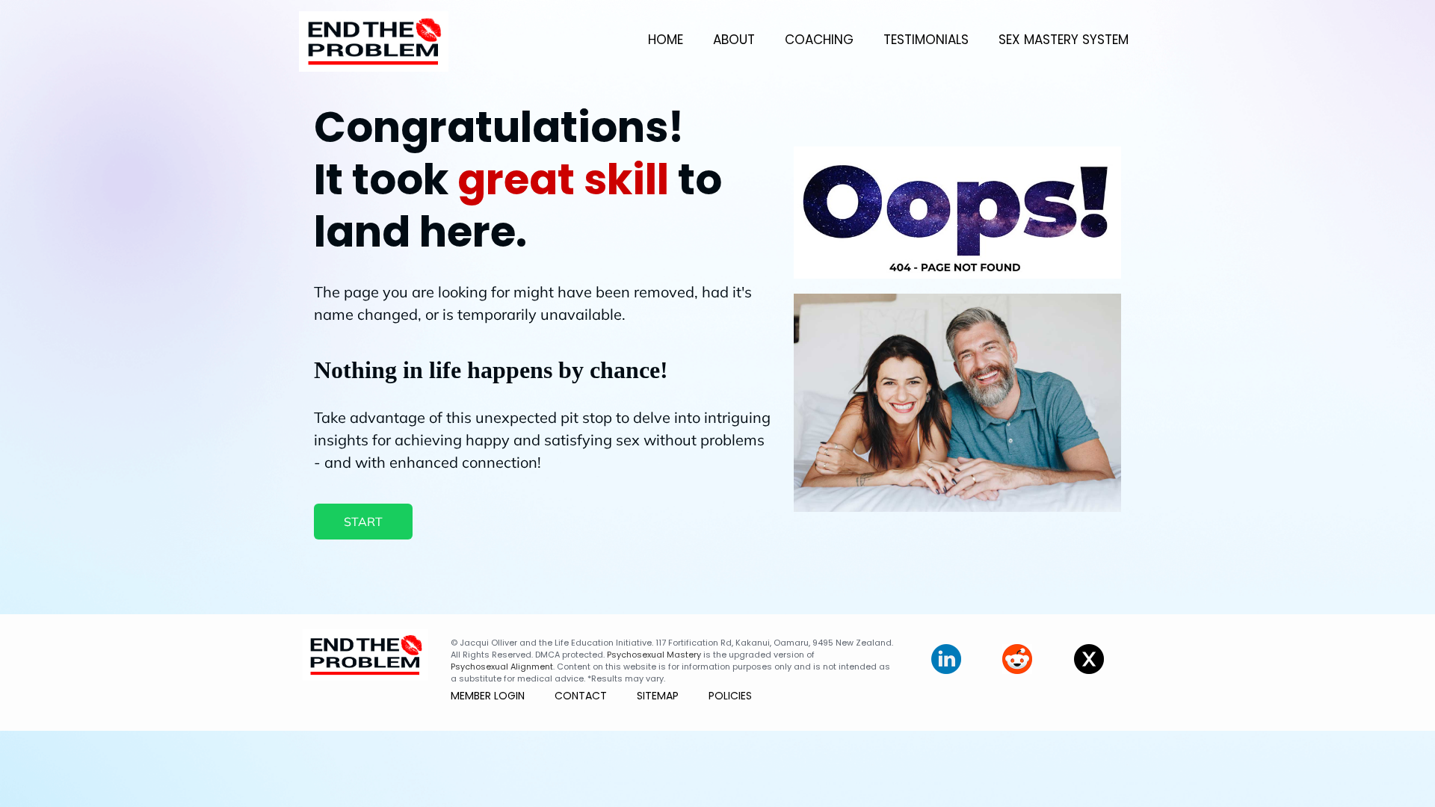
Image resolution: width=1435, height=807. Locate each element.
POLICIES (730, 695)
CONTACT (581, 695)
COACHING (819, 40)
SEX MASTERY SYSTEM (1064, 40)
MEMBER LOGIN (488, 695)
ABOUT (734, 40)
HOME (665, 40)
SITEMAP (658, 695)
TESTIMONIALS (926, 40)
